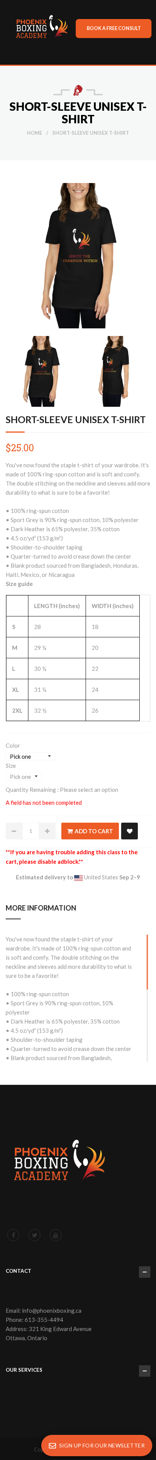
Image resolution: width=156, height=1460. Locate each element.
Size (11, 765)
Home (34, 133)
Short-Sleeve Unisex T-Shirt (76, 419)
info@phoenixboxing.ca (51, 1310)
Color (13, 745)
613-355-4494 (44, 1319)
